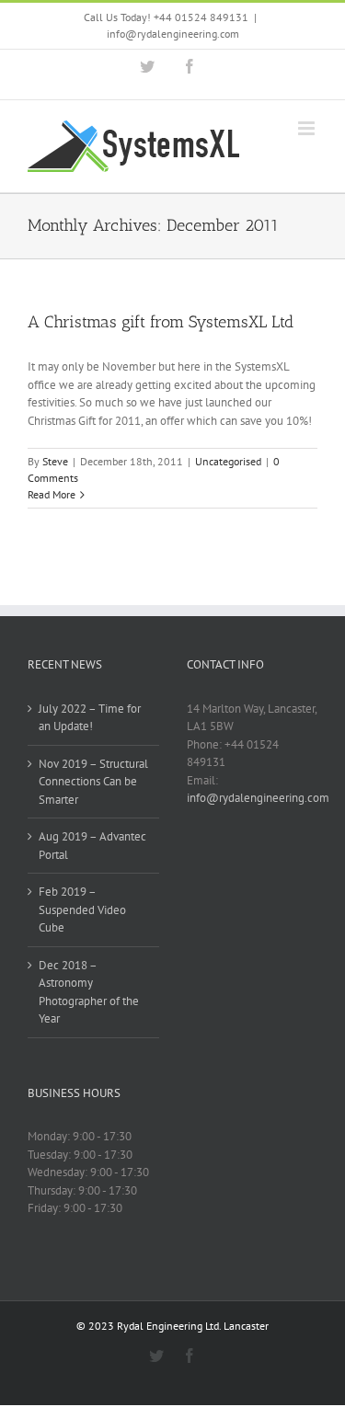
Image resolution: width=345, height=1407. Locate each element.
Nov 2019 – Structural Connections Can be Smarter (93, 781)
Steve (55, 461)
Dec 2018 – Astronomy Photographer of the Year (89, 992)
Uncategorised (228, 461)
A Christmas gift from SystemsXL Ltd (160, 322)
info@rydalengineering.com (173, 33)
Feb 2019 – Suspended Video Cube (82, 909)
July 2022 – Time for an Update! (90, 718)
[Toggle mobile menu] (307, 128)
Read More (51, 494)
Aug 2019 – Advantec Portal (92, 846)
